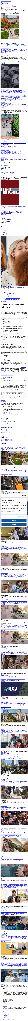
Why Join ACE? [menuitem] (4, 206)
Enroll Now (3, 14)
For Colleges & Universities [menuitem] (21, 49)
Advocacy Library (4, 172)
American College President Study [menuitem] (16, 104)
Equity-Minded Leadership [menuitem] (19, 91)
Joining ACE (3, 205)
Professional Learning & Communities (8, 43)
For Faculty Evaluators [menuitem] (10, 50)
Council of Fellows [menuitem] (14, 44)
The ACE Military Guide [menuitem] (6, 51)
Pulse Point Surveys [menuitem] (5, 104)
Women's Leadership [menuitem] (9, 91)
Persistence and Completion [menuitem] (6, 97)
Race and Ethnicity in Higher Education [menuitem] (9, 90)
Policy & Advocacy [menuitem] (5, 106)
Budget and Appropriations (6, 139)
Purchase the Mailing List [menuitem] (6, 208)
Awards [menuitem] (2, 54)
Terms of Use (6, 1013)
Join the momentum (5, 179)
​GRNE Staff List (4, 165)
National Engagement (5, 150)
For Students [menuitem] (3, 50)
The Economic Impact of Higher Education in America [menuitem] (12, 151)
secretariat (5, 1006)
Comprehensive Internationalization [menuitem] (8, 99)
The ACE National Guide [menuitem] (21, 50)
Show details (21, 516)
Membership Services (5, 207)
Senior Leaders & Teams (6, 103)
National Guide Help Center (6, 427)
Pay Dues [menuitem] (13, 208)
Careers (4, 1017)
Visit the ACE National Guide (7, 375)
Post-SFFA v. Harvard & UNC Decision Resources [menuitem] (11, 92)
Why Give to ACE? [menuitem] (5, 211)
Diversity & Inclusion (5, 89)
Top (1, 290)
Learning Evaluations (5, 48)
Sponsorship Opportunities (6, 213)
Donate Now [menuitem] (11, 211)
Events (4, 231)
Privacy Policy (6, 1014)
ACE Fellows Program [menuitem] (5, 44)
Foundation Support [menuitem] (15, 212)
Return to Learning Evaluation (7, 440)
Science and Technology (6, 155)
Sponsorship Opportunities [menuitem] (9, 54)
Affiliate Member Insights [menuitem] (6, 212)
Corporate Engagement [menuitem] (19, 211)
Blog (4, 232)
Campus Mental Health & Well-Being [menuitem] (8, 95)
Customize (13, 524)
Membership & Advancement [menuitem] (7, 173)
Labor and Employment (5, 147)
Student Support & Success (6, 93)
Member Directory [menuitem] (19, 208)
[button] (14, 6)
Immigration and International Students (8, 146)
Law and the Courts (5, 148)
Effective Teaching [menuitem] (16, 97)
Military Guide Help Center (6, 439)
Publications (5, 230)
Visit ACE (5, 1016)
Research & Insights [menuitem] (5, 55)
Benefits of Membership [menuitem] (12, 206)
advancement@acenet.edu (6, 223)
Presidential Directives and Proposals (8, 152)
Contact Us (5, 1011)
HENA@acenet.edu (5, 169)
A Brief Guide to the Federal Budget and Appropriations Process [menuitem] (14, 140)
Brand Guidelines (6, 1015)
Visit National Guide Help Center (7, 412)
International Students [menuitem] (5, 100)
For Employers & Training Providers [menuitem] (8, 49)
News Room (5, 229)
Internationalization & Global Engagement (9, 98)
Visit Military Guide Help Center (7, 413)
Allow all (14, 520)
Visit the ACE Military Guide (7, 377)
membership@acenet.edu (6, 219)
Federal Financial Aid (5, 144)
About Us (5, 234)
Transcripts (3, 400)
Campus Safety (4, 141)
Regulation (3, 154)
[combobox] (7, 6)
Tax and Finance (4, 158)
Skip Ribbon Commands (6, 1)
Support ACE (3, 210)
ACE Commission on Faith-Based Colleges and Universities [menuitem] (13, 46)
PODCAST (5, 233)
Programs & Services (19, 287)
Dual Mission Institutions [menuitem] (9, 45)
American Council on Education (7, 287)
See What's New (4, 113)
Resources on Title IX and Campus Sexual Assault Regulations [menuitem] (13, 143)
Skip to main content (5, 2)
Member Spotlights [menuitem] (22, 206)
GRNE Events (11, 172)
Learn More (3, 63)
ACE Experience (4, 52)
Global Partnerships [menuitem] (19, 99)
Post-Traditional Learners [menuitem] (21, 96)
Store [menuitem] (21, 212)
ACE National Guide (9, 362)
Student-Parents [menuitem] (12, 96)
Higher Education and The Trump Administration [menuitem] (11, 153)
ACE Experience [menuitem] (4, 214)
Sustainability (3, 157)
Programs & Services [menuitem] (5, 7)
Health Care (3, 145)
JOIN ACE (3, 226)
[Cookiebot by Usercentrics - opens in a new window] (21, 496)
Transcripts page (17, 397)
